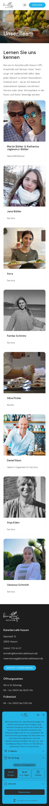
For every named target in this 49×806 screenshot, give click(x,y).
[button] (24, 5)
